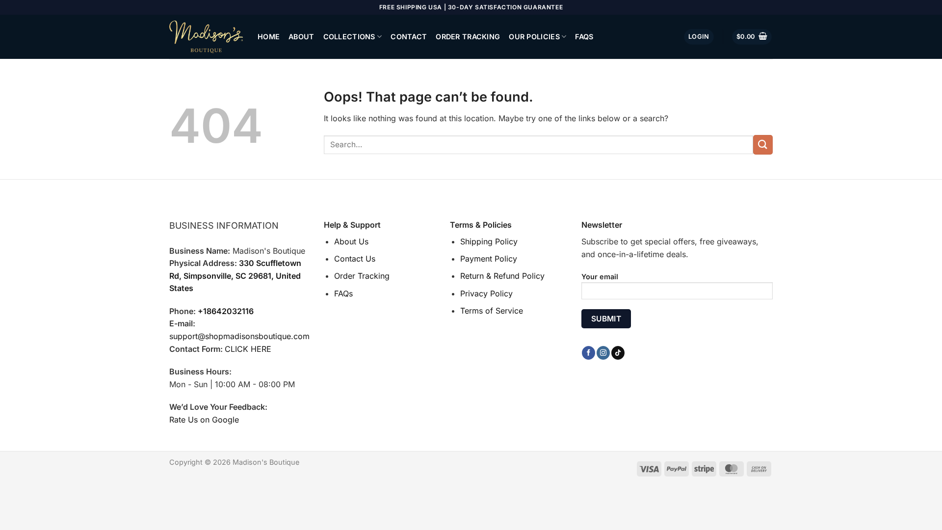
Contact (409, 36)
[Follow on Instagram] (603, 353)
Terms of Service (491, 311)
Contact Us (354, 259)
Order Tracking (468, 36)
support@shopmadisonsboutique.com (239, 336)
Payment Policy (488, 259)
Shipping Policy (489, 241)
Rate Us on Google (204, 419)
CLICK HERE (248, 349)
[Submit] (763, 144)
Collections (349, 36)
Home (269, 36)
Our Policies (534, 36)
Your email (599, 276)
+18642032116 (226, 311)
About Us (351, 241)
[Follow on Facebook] (588, 353)
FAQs (584, 36)
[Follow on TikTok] (618, 353)
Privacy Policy (486, 293)
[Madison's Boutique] (206, 37)
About (301, 36)
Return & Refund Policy (502, 276)
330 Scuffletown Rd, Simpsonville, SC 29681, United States (235, 275)
